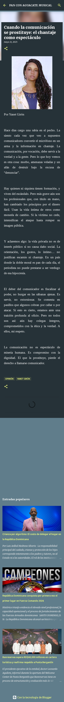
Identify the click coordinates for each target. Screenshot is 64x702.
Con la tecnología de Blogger (34, 697)
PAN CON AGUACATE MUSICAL (30, 5)
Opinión (9, 379)
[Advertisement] (32, 455)
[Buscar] (59, 5)
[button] (6, 48)
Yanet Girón (23, 379)
